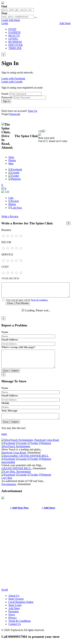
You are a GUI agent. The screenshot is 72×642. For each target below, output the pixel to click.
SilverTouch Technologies (15, 446)
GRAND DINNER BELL (16, 468)
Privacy (12, 617)
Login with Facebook (13, 78)
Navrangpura (8, 484)
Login (4, 20)
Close (10, 303)
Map (10, 163)
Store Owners (16, 598)
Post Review (22, 303)
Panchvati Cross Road (13, 452)
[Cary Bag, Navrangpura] (16, 471)
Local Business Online (20, 601)
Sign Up (32, 110)
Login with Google (12, 81)
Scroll (4, 589)
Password (14, 114)
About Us (13, 595)
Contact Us (14, 624)
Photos (12, 160)
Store (11, 157)
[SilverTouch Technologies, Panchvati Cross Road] (30, 439)
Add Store (14, 20)
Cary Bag (6, 477)
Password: (7, 97)
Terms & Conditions (19, 620)
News (11, 614)
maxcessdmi (8, 462)
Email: (5, 93)
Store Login (14, 605)
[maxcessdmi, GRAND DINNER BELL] (25, 455)
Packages (13, 611)
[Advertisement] (36, 552)
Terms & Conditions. (39, 300)
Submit (15, 370)
